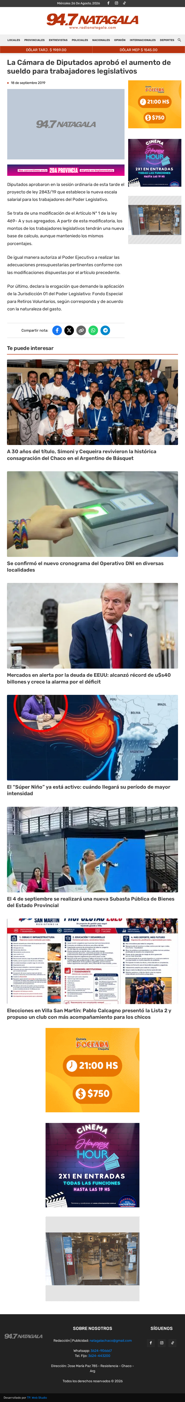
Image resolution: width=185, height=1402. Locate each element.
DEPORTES (167, 40)
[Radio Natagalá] (92, 21)
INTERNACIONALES (143, 40)
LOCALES (13, 40)
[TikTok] (124, 3)
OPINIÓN (120, 40)
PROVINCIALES (34, 40)
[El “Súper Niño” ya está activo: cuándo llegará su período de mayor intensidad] (92, 737)
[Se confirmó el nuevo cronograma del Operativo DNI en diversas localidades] (92, 514)
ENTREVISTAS (58, 40)
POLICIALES (80, 40)
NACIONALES (101, 40)
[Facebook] (108, 3)
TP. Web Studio (37, 1397)
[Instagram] (116, 3)
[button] (179, 40)
